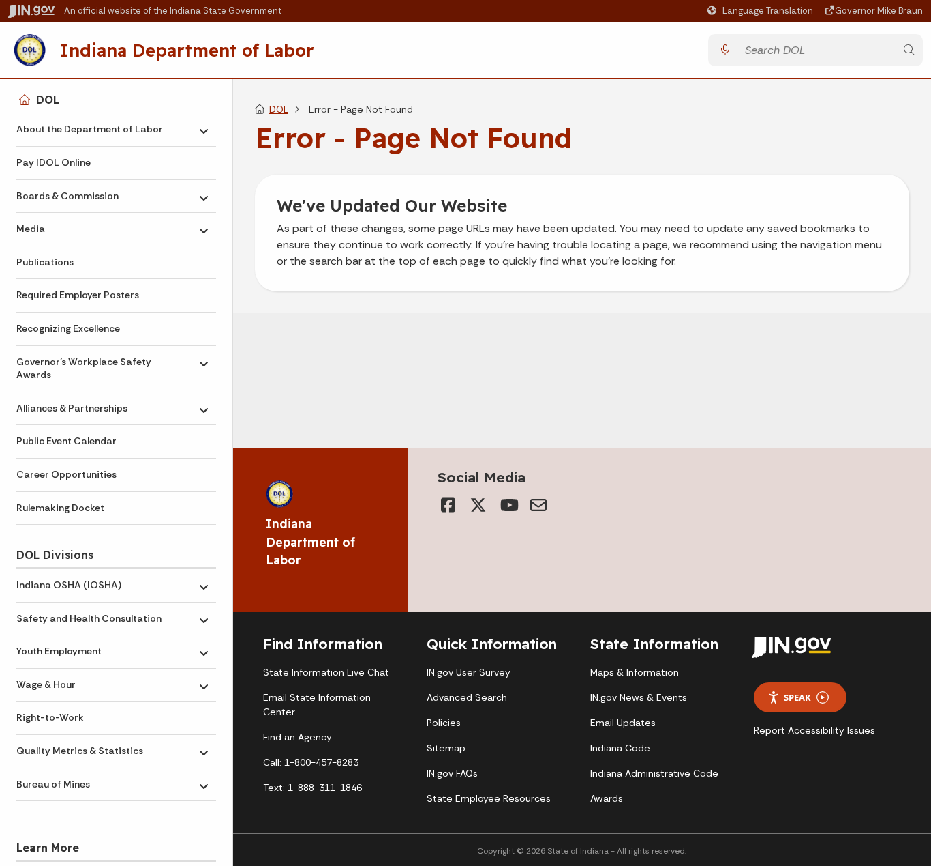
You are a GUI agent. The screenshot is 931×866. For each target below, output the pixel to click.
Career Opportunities (66, 474)
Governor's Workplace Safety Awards (83, 368)
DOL (47, 99)
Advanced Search (467, 697)
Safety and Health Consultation (89, 618)
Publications (45, 262)
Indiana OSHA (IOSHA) (68, 585)
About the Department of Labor (89, 129)
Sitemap (446, 748)
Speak (797, 697)
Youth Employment (59, 651)
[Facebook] (448, 505)
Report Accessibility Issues (814, 730)
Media (30, 228)
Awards (606, 798)
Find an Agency (297, 737)
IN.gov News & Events (638, 697)
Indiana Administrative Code (654, 773)
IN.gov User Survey (468, 672)
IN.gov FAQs (452, 773)
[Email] (538, 505)
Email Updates (623, 723)
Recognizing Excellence (68, 328)
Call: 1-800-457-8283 (310, 762)
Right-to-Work (50, 717)
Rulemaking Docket (60, 508)
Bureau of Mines (53, 784)
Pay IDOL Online (53, 162)
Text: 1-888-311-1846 (312, 787)
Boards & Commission (67, 196)
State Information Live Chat (326, 672)
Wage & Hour (46, 684)
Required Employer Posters (77, 295)
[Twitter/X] (478, 505)
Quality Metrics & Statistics (79, 751)
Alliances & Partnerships (71, 408)
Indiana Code (620, 748)
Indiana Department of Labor (186, 50)
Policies (444, 723)
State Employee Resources (489, 798)
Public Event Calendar (66, 441)
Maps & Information (634, 672)
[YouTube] (508, 505)
